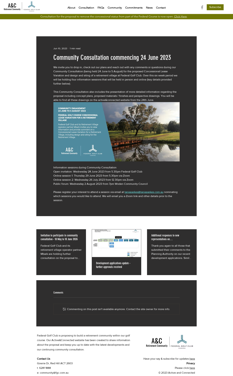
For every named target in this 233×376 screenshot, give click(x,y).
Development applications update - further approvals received (113, 265)
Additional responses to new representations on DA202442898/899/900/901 (165, 237)
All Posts (41, 26)
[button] (215, 7)
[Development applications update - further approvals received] (116, 243)
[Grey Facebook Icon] (202, 7)
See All (193, 223)
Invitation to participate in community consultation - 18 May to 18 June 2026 (59, 237)
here (192, 358)
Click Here (180, 16)
